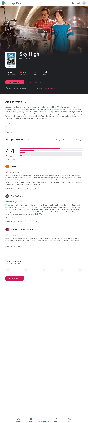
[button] (28, 188)
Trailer (44, 31)
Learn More (50, 88)
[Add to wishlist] (49, 82)
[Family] (10, 132)
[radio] (8, 270)
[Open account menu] (84, 3)
